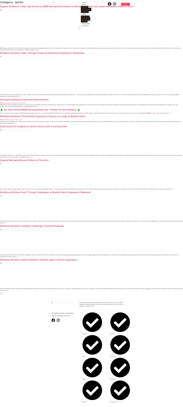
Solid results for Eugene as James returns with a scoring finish (33, 126)
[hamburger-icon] (95, 2)
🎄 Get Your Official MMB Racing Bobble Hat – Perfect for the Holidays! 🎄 (40, 109)
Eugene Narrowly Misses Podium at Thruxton (24, 160)
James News (85, 17)
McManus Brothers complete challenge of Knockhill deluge (32, 226)
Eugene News (85, 19)
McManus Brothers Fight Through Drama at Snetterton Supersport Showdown (42, 53)
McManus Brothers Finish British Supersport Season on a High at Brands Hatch (42, 116)
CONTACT (85, 26)
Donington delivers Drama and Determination (24, 99)
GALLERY (84, 7)
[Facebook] (109, 4)
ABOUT (84, 2)
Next (2, 293)
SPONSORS (86, 23)
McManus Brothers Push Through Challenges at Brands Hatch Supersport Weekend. (45, 192)
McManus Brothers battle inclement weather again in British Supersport (39, 259)
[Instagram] (114, 4)
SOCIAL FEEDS (86, 9)
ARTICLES (85, 11)
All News (84, 20)
